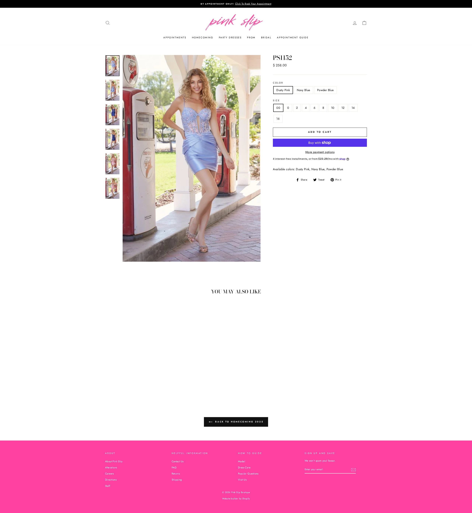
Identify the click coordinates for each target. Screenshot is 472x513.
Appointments (174, 37)
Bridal (266, 37)
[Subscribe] (353, 469)
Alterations (111, 467)
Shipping (177, 479)
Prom (251, 37)
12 (343, 108)
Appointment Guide (292, 37)
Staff (107, 486)
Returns (176, 473)
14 (353, 108)
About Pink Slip (113, 461)
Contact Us (178, 461)
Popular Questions (248, 473)
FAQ (174, 467)
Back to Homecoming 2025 (238, 421)
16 (278, 119)
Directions (111, 479)
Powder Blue (325, 90)
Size (276, 100)
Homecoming (202, 37)
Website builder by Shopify (236, 498)
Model (241, 461)
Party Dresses (230, 37)
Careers (109, 473)
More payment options (319, 152)
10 (332, 108)
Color (278, 82)
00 (278, 108)
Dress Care (244, 467)
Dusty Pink (283, 90)
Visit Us (242, 479)
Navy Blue (303, 90)
